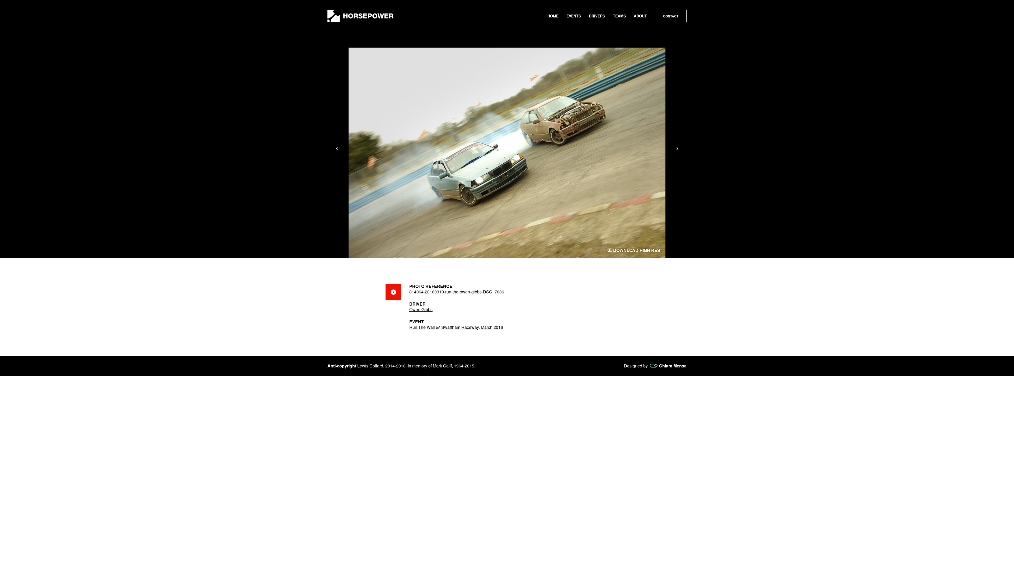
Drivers (597, 16)
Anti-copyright (341, 366)
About (640, 16)
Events (573, 16)
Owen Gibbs (421, 309)
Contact (670, 16)
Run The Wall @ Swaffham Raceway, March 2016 (456, 327)
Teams (619, 16)
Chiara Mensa (673, 366)
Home (552, 16)
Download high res (636, 250)
